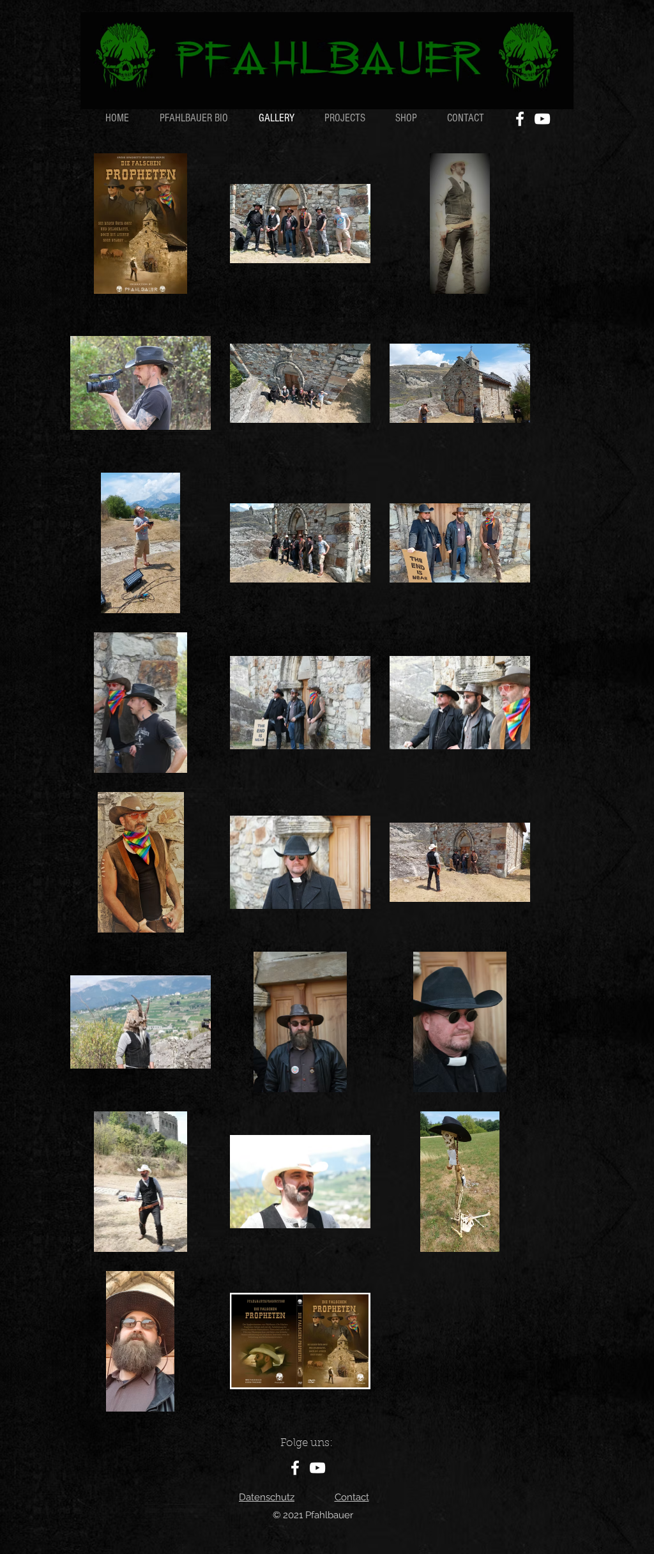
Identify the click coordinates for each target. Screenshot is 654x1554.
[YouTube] (542, 118)
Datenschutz (266, 1497)
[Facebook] (519, 118)
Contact (352, 1497)
